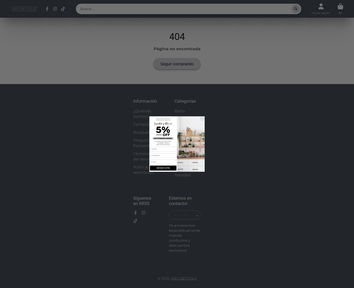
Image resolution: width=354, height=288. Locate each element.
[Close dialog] (202, 118)
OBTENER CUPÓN (163, 168)
